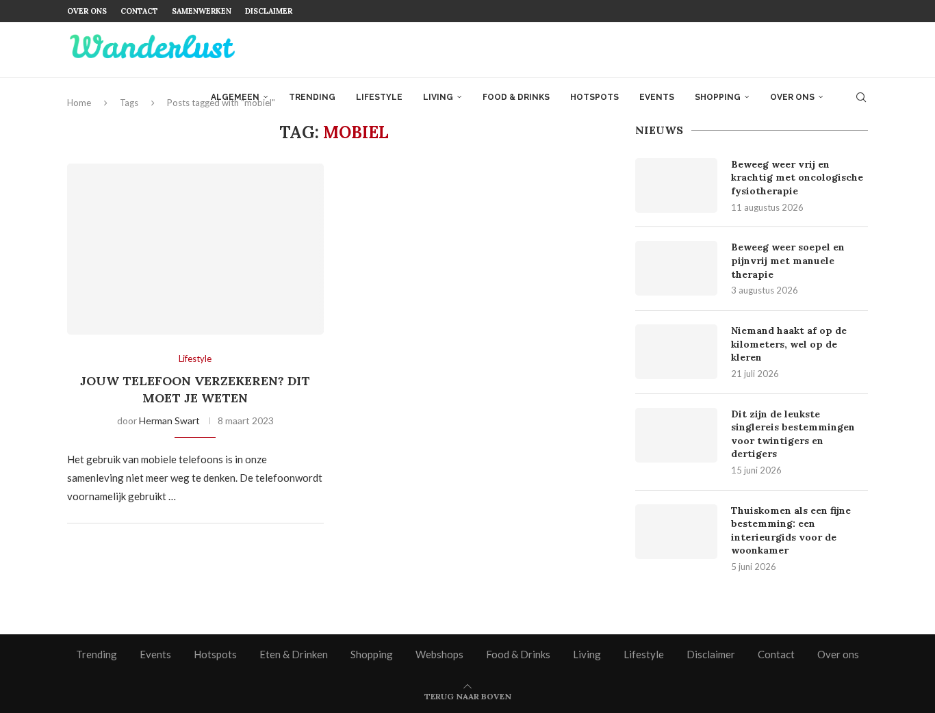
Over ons (87, 11)
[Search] (861, 97)
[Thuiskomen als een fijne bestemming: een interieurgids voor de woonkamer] (676, 531)
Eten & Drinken (293, 654)
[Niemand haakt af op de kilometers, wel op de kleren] (676, 351)
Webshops (439, 654)
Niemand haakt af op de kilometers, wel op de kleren (789, 343)
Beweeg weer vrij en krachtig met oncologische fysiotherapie (797, 177)
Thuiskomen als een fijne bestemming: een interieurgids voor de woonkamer (791, 530)
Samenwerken (201, 11)
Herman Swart (169, 420)
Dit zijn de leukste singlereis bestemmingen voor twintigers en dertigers (793, 434)
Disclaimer (268, 11)
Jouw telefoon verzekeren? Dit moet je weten (195, 389)
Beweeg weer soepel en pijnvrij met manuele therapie (788, 260)
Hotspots (594, 97)
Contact (139, 11)
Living (438, 97)
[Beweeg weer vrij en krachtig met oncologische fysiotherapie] (676, 185)
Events (656, 97)
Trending (312, 97)
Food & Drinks (516, 97)
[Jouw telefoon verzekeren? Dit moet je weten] (195, 249)
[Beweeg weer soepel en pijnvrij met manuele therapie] (676, 268)
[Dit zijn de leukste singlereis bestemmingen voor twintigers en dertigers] (676, 435)
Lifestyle (379, 97)
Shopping (718, 97)
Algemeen (235, 97)
